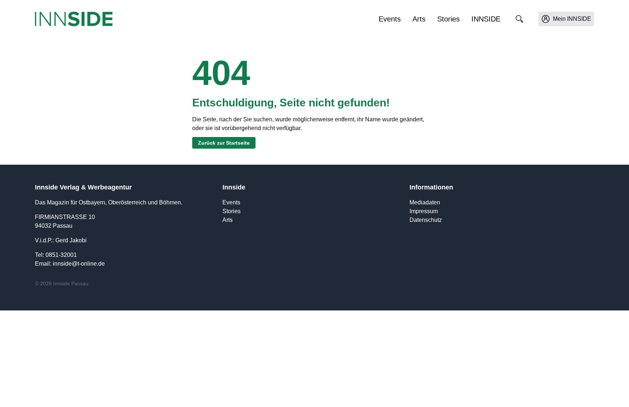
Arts (419, 19)
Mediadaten (425, 202)
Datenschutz (426, 220)
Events (390, 19)
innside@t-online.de (79, 264)
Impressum (424, 211)
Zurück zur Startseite (224, 143)
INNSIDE (486, 19)
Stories (448, 19)
